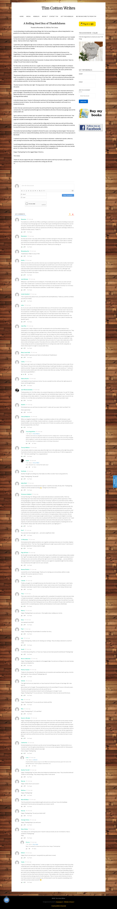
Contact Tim (53, 16)
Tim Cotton (54, 27)
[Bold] (22, 191)
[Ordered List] (31, 191)
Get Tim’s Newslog (67, 16)
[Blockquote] (35, 191)
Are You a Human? (84, 90)
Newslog (36, 16)
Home (21, 16)
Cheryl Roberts (36, 433)
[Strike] (28, 191)
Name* (81, 74)
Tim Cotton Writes (58, 8)
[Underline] (26, 191)
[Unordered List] (33, 191)
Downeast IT (59, 902)
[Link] (40, 191)
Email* (81, 82)
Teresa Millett (36, 462)
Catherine (35, 759)
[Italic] (24, 191)
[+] (44, 190)
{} (41, 190)
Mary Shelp (35, 844)
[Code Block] (37, 191)
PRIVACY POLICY (69, 902)
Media (28, 16)
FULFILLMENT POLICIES (59, 906)
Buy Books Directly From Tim (86, 16)
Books (44, 16)
